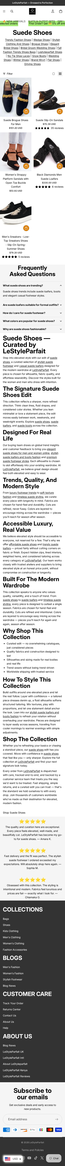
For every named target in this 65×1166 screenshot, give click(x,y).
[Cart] (61, 11)
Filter (10, 73)
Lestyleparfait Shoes (50, 51)
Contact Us (9, 1015)
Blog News (9, 985)
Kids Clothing (10, 931)
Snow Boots (39, 55)
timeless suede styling (30, 496)
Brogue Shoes (40, 43)
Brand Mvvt (38, 59)
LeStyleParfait (40, 369)
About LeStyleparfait (15, 1064)
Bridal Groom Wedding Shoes (38, 47)
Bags (6, 918)
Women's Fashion (13, 973)
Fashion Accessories (15, 949)
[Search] (12, 11)
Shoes (6, 924)
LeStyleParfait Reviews (16, 1076)
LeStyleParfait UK (13, 1051)
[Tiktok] (36, 1158)
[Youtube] (29, 1158)
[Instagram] (23, 1158)
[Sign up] (56, 1119)
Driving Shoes (32, 63)
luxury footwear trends (23, 492)
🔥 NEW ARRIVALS (14, 21)
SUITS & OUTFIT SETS (41, 21)
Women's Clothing (13, 943)
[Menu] (4, 11)
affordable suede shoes (23, 544)
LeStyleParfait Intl (13, 1057)
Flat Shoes (53, 59)
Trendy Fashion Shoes (18, 39)
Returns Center (12, 1009)
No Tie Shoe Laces (19, 55)
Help (5, 1028)
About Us (8, 1021)
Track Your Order (13, 1003)
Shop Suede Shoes (14, 812)
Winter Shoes (21, 59)
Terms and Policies (32, 1149)
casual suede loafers (31, 365)
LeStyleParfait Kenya (15, 1070)
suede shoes (42, 421)
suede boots (25, 425)
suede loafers (29, 599)
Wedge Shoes (41, 39)
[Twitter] (42, 1158)
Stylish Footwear (12, 979)
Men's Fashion (11, 967)
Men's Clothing (12, 937)
